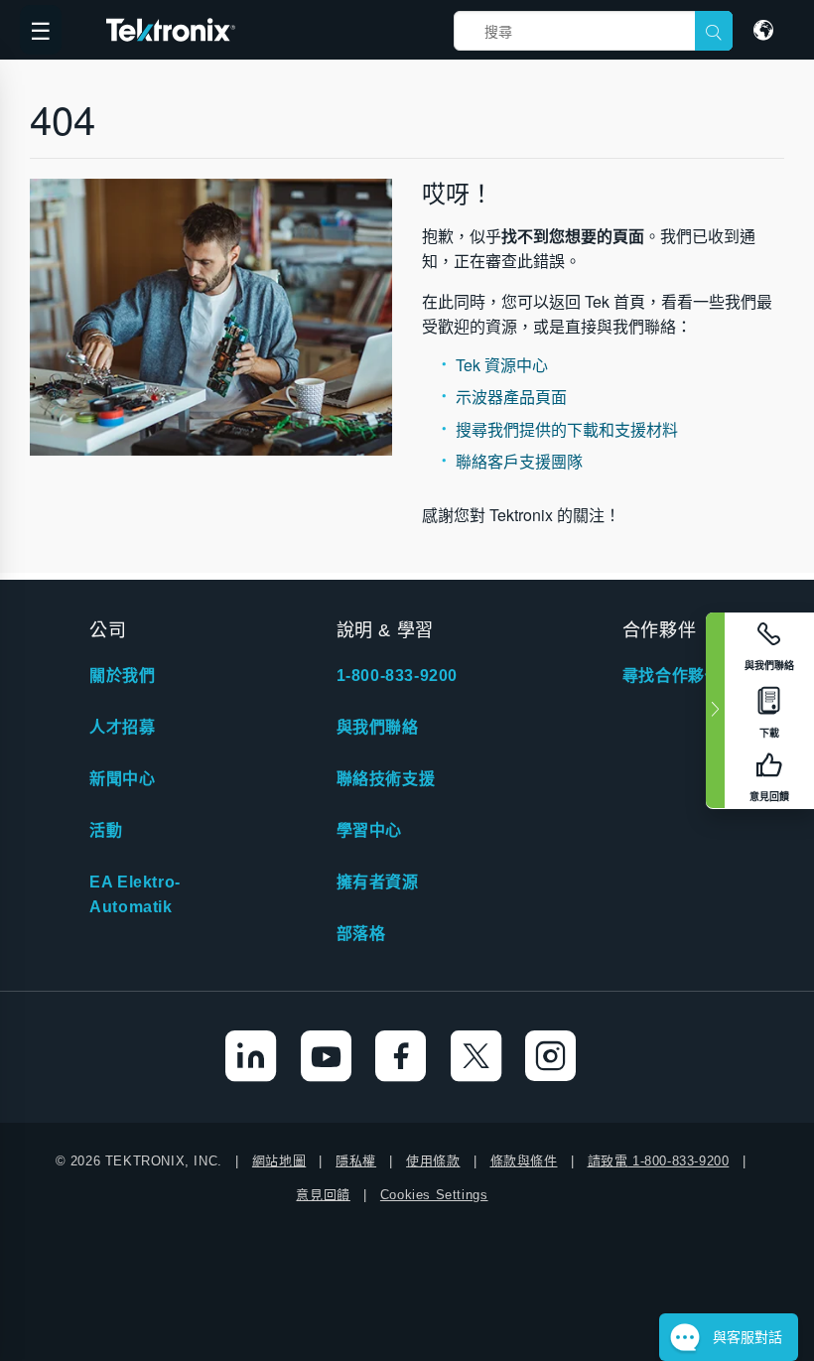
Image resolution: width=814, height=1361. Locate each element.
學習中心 (369, 830)
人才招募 (122, 727)
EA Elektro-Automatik (135, 894)
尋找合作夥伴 (672, 675)
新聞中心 (122, 778)
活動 (105, 830)
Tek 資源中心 (502, 364)
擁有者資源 (378, 882)
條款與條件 (524, 1161)
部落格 (361, 933)
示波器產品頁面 (511, 396)
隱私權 (356, 1161)
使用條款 (433, 1161)
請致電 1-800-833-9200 (659, 1161)
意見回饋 (322, 1194)
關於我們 (122, 675)
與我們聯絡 (378, 727)
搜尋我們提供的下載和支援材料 (567, 429)
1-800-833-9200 (397, 675)
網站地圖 (279, 1161)
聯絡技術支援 (386, 778)
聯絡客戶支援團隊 (519, 461)
